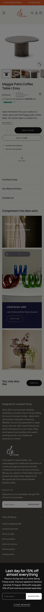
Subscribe (34, 596)
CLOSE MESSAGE (22, 605)
